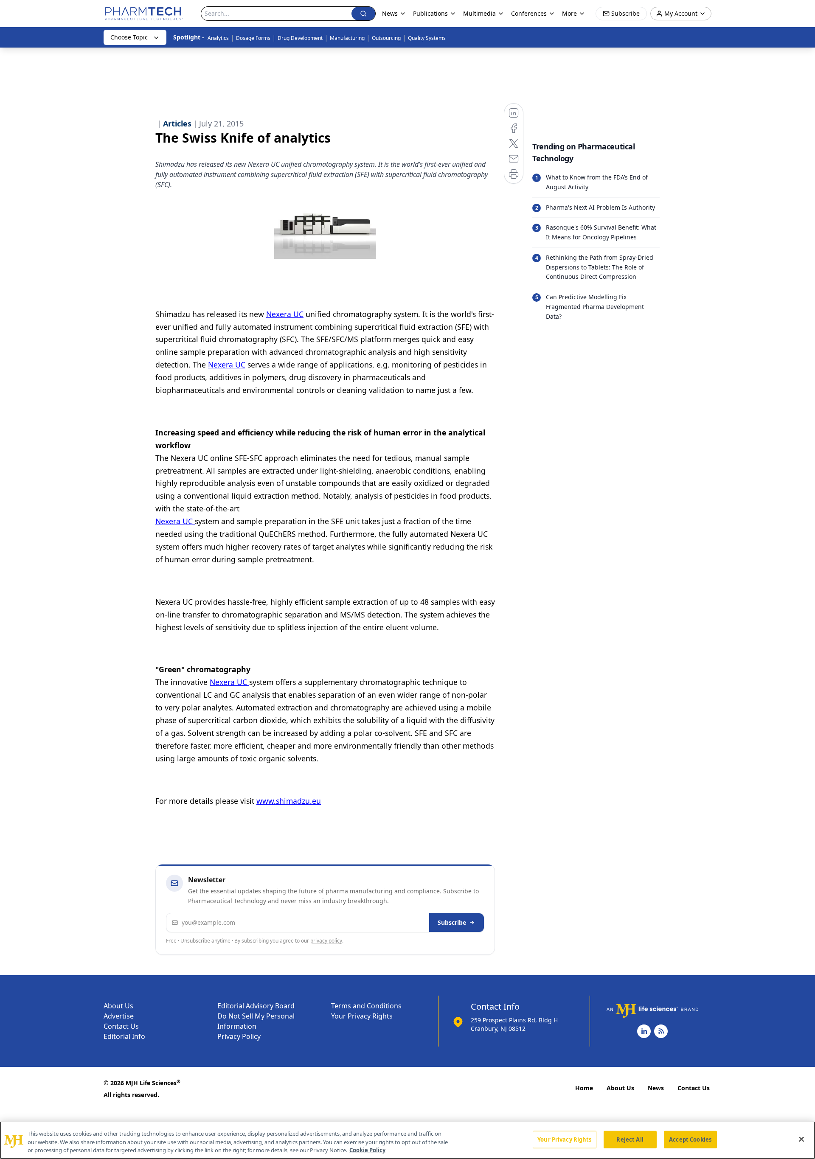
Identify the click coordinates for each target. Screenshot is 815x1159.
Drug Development (300, 38)
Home (584, 1088)
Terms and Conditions (366, 1005)
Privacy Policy (239, 1036)
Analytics (218, 38)
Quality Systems (427, 38)
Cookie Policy (367, 1150)
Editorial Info (124, 1036)
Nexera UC (285, 314)
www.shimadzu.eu (288, 801)
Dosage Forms (253, 38)
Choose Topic (129, 37)
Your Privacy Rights (362, 1016)
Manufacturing (347, 38)
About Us (118, 1005)
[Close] (801, 1139)
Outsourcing (386, 38)
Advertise (119, 1016)
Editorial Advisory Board (256, 1005)
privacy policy (326, 940)
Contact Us (121, 1026)
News (656, 1088)
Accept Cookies (690, 1139)
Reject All (629, 1139)
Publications (430, 13)
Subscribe (452, 922)
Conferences (529, 13)
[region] (407, 1140)
